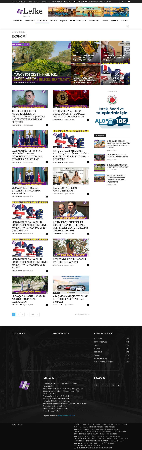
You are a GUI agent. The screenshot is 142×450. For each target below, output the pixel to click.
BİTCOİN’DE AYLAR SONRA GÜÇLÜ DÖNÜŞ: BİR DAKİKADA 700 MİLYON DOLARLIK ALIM (69, 114)
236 (32, 315)
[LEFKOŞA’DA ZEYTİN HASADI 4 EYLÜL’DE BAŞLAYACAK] (71, 248)
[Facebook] (119, 1)
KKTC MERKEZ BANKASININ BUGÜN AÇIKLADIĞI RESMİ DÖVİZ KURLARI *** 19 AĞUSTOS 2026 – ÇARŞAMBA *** (29, 226)
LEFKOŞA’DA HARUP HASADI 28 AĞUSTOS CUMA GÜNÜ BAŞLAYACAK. (28, 299)
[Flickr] (107, 385)
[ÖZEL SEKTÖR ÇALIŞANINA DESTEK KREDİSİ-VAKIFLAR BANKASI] (115, 52)
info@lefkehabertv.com (66, 416)
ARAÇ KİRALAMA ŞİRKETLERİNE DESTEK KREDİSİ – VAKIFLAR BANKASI (70, 299)
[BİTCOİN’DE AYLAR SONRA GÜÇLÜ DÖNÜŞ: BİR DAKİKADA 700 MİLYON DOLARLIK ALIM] (71, 99)
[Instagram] (123, 1)
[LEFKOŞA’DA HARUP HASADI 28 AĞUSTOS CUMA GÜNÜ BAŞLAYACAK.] (30, 285)
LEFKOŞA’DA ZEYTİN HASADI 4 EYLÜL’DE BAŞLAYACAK (69, 260)
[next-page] (38, 314)
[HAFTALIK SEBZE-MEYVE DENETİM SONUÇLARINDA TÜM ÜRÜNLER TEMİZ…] (86, 74)
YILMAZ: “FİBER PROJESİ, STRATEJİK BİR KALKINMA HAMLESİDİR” (26, 191)
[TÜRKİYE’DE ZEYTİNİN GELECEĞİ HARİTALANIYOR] (41, 63)
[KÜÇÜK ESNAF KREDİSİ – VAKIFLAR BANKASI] (71, 176)
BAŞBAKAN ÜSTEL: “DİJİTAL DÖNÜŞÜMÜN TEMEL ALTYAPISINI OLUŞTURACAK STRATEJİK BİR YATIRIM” (27, 155)
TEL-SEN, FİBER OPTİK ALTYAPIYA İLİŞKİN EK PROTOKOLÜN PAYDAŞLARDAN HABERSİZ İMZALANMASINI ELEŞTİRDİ (28, 116)
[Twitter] (126, 1)
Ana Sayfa (15, 32)
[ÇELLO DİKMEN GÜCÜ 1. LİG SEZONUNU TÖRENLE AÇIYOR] (99, 157)
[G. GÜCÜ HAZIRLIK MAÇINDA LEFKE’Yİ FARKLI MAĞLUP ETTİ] (99, 168)
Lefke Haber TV (17, 125)
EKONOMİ (17, 71)
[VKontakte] (118, 385)
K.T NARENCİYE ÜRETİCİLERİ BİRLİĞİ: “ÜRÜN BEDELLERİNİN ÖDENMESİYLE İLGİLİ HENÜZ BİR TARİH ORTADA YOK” (70, 226)
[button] (127, 26)
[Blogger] (96, 385)
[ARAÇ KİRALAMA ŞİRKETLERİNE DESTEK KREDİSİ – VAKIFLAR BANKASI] (71, 285)
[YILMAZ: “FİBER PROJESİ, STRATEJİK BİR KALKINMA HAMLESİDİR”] (30, 176)
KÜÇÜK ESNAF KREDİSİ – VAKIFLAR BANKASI (66, 189)
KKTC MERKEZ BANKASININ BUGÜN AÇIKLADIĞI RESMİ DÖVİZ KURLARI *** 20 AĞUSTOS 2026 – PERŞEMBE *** (71, 155)
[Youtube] (129, 1)
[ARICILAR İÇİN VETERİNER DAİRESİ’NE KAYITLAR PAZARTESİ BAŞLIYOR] (86, 52)
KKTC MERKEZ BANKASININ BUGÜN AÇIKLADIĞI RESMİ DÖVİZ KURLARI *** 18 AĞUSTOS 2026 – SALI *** (29, 263)
